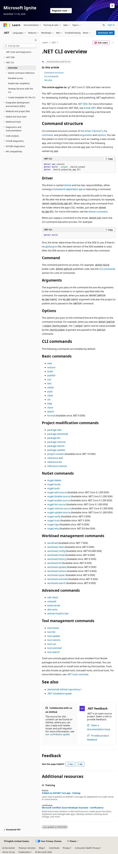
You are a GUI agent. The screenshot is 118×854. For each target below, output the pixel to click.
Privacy (66, 848)
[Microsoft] (5, 25)
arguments (86, 135)
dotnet (67, 185)
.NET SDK (82, 103)
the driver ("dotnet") (91, 131)
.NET (53, 42)
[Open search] (104, 25)
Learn (45, 42)
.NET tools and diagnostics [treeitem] (18, 52)
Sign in (111, 25)
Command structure (54, 72)
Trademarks (24, 852)
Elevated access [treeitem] (15, 78)
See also (48, 80)
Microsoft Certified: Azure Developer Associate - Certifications (72, 807)
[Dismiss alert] (112, 5)
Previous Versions (27, 848)
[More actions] (113, 42)
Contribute (54, 848)
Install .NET (90, 108)
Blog (41, 848)
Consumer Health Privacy (87, 848)
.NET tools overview (77, 674)
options (101, 135)
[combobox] (19, 46)
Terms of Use (8, 852)
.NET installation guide (59, 693)
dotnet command (97, 211)
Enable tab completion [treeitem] (19, 83)
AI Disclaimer (8, 848)
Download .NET (105, 32)
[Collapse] (35, 40)
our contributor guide (57, 734)
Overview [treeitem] (12, 67)
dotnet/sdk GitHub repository (63, 689)
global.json (51, 246)
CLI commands (51, 76)
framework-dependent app (68, 189)
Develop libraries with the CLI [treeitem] (20, 90)
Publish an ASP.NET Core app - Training (61, 793)
